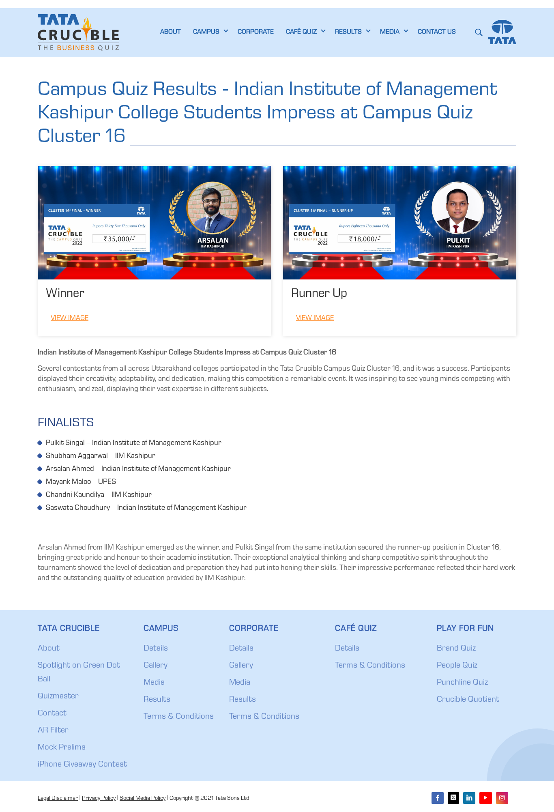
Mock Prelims (62, 748)
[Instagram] (502, 798)
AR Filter (53, 731)
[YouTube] (485, 798)
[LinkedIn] (469, 798)
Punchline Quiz (462, 683)
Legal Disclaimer (58, 798)
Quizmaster (58, 697)
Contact (52, 714)
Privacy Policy (99, 798)
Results (157, 700)
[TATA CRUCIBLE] (78, 32)
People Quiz (457, 666)
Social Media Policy (142, 798)
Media (154, 683)
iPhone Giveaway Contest (82, 765)
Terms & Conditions (179, 717)
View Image (69, 318)
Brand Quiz (456, 649)
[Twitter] (453, 798)
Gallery (155, 666)
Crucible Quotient (468, 700)
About (49, 649)
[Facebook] (438, 798)
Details (156, 649)
